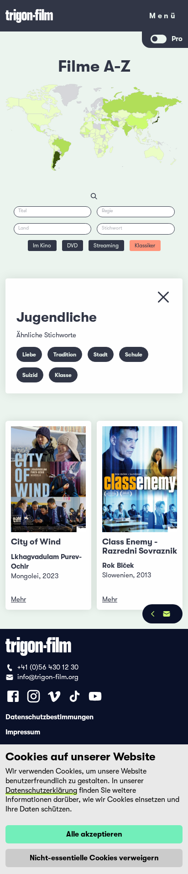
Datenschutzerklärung (41, 790)
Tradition (64, 354)
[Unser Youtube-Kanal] (95, 696)
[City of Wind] (48, 479)
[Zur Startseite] (71, 15)
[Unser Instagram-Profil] (33, 696)
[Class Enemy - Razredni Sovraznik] (139, 479)
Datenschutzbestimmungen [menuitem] (49, 716)
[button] (133, 127)
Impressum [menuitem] (22, 731)
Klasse (63, 375)
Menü (163, 17)
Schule (133, 354)
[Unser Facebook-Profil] (13, 696)
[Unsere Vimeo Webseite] (54, 696)
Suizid (29, 375)
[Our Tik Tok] (74, 696)
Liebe (29, 354)
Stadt (101, 354)
